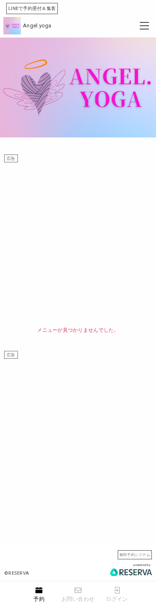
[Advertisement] (78, 240)
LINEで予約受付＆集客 (32, 8)
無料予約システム (134, 554)
